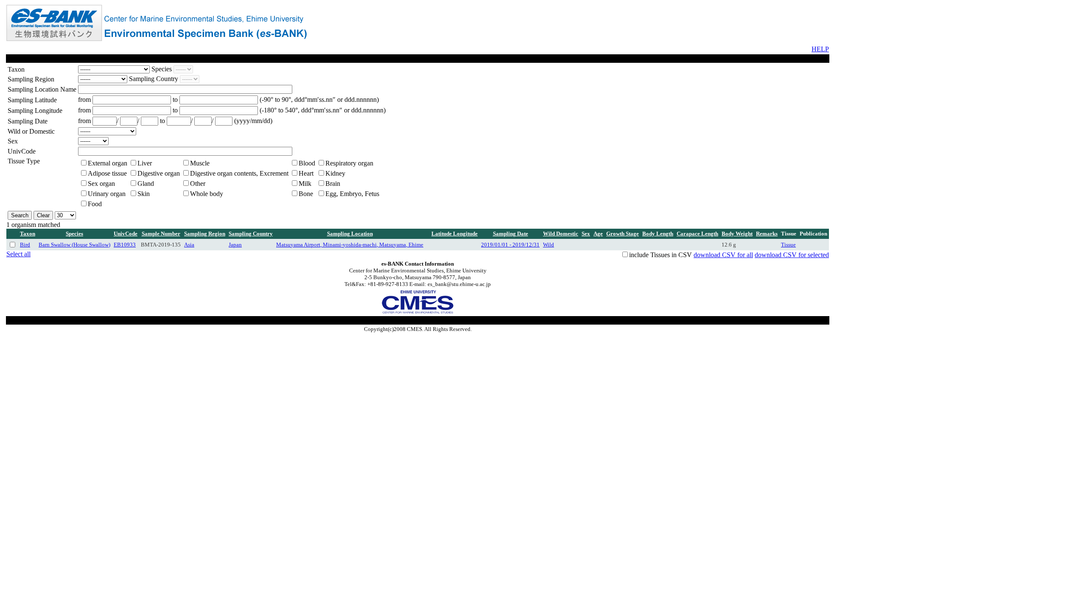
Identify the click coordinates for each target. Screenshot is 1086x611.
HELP (820, 49)
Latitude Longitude (454, 233)
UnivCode (125, 233)
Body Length (657, 233)
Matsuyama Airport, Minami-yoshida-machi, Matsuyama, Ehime (349, 244)
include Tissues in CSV (660, 254)
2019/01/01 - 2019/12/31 (510, 244)
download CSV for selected (792, 254)
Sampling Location (350, 233)
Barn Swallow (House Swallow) (74, 244)
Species (74, 233)
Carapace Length (697, 233)
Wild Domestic (560, 233)
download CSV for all (723, 254)
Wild (548, 244)
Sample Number (161, 233)
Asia (189, 244)
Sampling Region (204, 233)
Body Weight (737, 233)
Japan (235, 244)
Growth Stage (622, 233)
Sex (586, 233)
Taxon (27, 233)
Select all (18, 254)
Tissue (788, 244)
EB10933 (125, 244)
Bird (25, 244)
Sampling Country (251, 233)
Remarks (767, 233)
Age (598, 233)
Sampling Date (510, 233)
